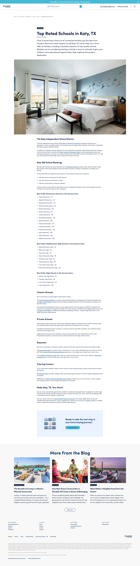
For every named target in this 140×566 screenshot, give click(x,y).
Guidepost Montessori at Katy (48, 355)
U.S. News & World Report (44, 302)
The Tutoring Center (42, 374)
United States (28, 16)
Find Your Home (73, 427)
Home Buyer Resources (76, 526)
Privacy (16, 536)
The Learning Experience (44, 350)
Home (15, 16)
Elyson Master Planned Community (65, 399)
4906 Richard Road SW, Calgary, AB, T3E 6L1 (17, 558)
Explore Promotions (82, 2)
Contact (41, 527)
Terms (21, 536)
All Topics (73, 527)
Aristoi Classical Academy (46, 300)
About (40, 524)
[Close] (138, 1)
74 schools (77, 143)
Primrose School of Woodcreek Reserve (53, 352)
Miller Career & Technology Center (70, 152)
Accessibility (53, 536)
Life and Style (74, 524)
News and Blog (21, 16)
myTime (10, 527)
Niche (79, 187)
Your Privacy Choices (40, 536)
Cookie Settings (29, 536)
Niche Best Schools (72, 167)
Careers (41, 526)
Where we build (123, 6)
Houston (38, 16)
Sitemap (10, 536)
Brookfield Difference (107, 6)
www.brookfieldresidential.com (34, 558)
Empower (10, 526)
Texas (34, 16)
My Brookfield (105, 524)
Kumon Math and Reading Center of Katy (59, 379)
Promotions (11, 529)
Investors (41, 529)
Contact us (88, 400)
